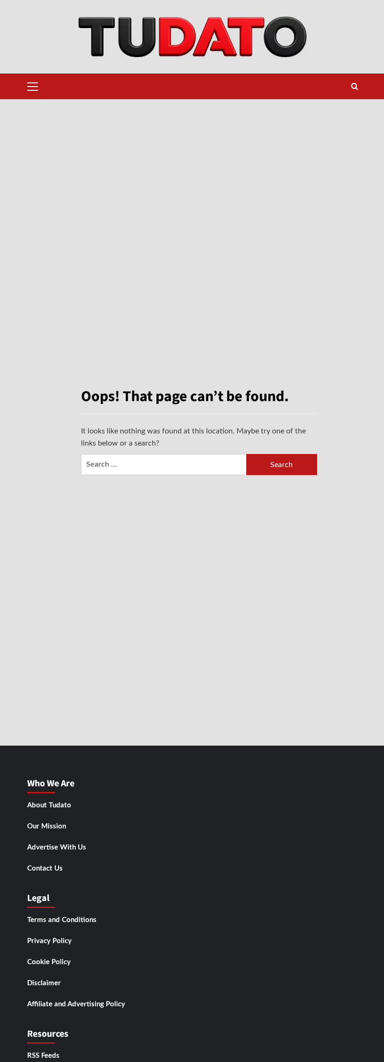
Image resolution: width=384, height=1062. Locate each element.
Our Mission (46, 826)
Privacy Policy (49, 941)
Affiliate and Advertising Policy (76, 1004)
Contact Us (45, 868)
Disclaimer (44, 983)
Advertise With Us (56, 847)
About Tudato (49, 805)
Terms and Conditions (61, 919)
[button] (32, 85)
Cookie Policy (49, 962)
